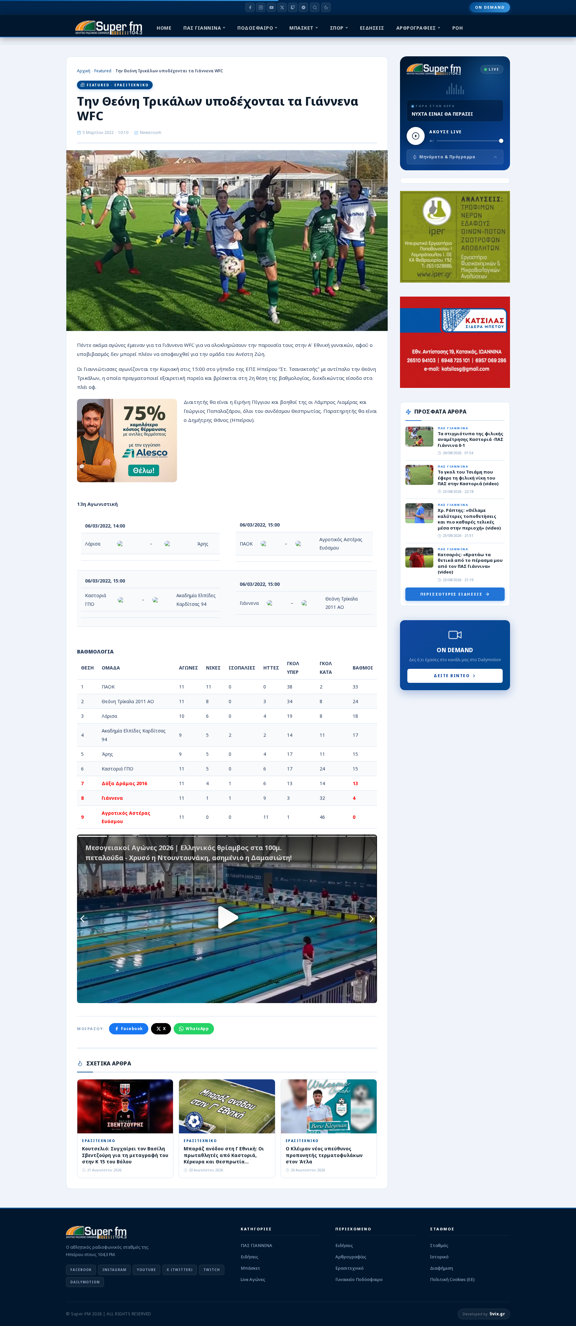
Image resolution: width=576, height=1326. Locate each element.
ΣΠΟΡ (337, 28)
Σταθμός (439, 1245)
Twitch (211, 1269)
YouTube (146, 1269)
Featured (102, 71)
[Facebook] (250, 7)
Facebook (132, 1028)
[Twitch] (292, 7)
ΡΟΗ (457, 28)
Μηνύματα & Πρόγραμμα (447, 157)
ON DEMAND (490, 7)
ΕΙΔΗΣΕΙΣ (372, 28)
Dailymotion (85, 1282)
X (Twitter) (180, 1269)
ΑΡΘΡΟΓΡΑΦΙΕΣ (416, 28)
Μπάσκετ (250, 1268)
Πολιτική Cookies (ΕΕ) (452, 1279)
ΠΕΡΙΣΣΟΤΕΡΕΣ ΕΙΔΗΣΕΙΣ (451, 594)
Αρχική (83, 71)
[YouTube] (271, 7)
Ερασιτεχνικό (349, 1268)
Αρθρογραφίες (350, 1257)
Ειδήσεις (249, 1257)
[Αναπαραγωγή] (416, 136)
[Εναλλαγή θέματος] (326, 7)
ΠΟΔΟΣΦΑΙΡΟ (255, 28)
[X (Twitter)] (282, 7)
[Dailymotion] (303, 7)
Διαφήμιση (441, 1268)
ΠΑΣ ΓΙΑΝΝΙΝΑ (202, 28)
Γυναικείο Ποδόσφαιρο (359, 1279)
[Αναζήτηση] (314, 7)
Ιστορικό (439, 1257)
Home (164, 28)
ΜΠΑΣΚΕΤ (301, 28)
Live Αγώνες (253, 1279)
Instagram (114, 1269)
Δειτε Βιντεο (452, 675)
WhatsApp (197, 1028)
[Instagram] (260, 7)
